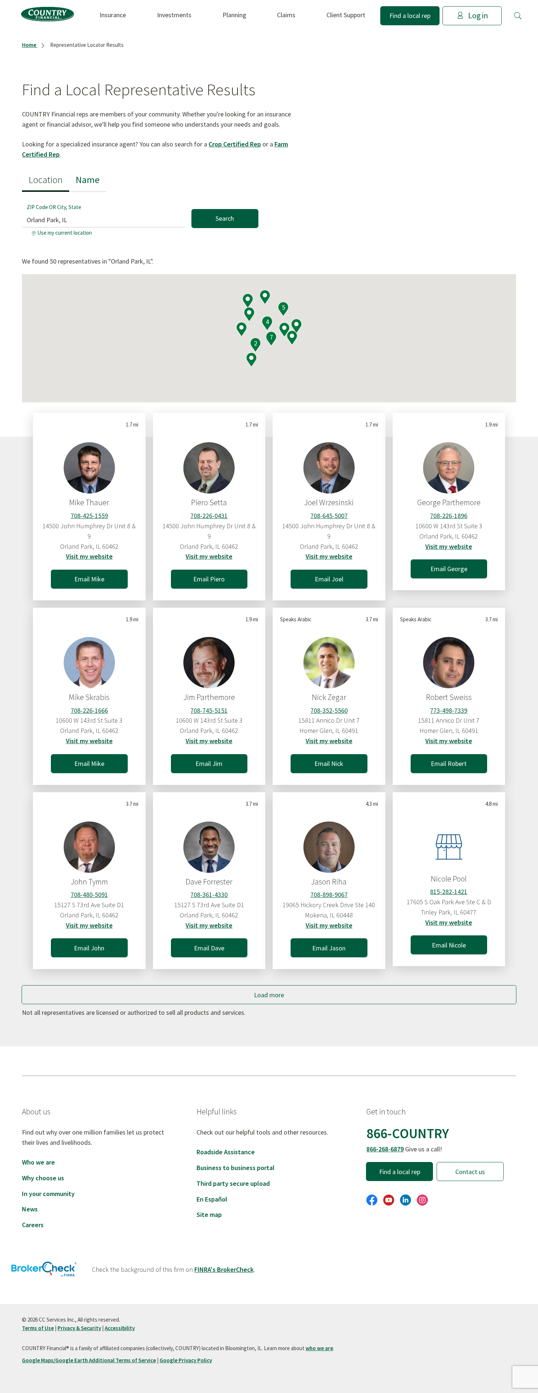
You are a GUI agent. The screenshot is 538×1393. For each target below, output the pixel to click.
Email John (89, 948)
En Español (212, 1199)
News (30, 1209)
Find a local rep (409, 15)
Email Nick (328, 763)
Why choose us (43, 1178)
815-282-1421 (448, 891)
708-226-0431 (209, 515)
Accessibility (120, 1328)
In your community (48, 1193)
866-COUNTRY (407, 1133)
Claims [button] (286, 15)
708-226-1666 (89, 710)
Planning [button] (234, 15)
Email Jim (209, 763)
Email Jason (328, 948)
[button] (518, 15)
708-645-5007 (329, 515)
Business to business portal (235, 1167)
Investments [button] (174, 15)
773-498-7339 (448, 710)
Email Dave (209, 948)
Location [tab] (46, 180)
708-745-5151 (209, 710)
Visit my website (89, 556)
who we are (319, 1348)
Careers (33, 1225)
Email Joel (329, 579)
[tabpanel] (140, 215)
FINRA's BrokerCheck (224, 1269)
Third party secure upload (233, 1183)
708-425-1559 (89, 515)
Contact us (470, 1171)
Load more (269, 995)
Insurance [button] (113, 15)
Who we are (38, 1162)
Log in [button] (478, 16)
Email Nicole (449, 945)
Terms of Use (38, 1328)
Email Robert (449, 763)
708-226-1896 (448, 515)
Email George (448, 569)
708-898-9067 (329, 894)
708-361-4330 (209, 894)
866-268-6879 (385, 1149)
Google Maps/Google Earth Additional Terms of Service (89, 1360)
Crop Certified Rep (235, 144)
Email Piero (209, 579)
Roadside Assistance (226, 1152)
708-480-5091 (89, 894)
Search (225, 218)
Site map (209, 1214)
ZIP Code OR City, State (54, 207)
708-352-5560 (329, 710)
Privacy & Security (79, 1328)
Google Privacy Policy (186, 1360)
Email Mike (89, 579)
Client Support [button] (345, 15)
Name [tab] (88, 180)
